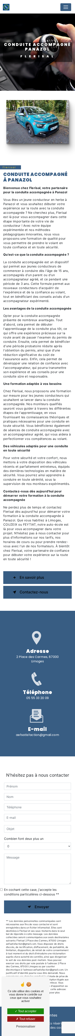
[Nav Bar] (65, 7)
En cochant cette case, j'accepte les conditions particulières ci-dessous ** (31, 892)
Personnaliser (25, 1026)
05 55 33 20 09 (37, 698)
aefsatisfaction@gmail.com (37, 735)
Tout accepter (26, 1011)
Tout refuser (26, 1019)
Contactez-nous (34, 592)
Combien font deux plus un (23, 839)
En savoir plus (32, 577)
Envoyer (42, 906)
